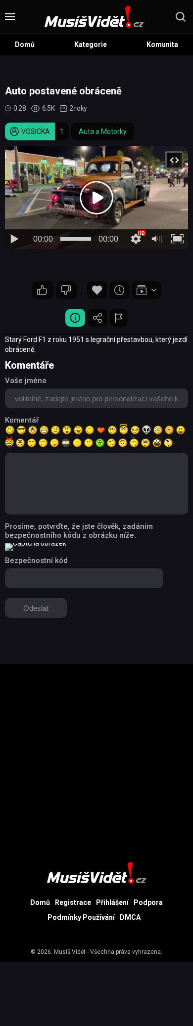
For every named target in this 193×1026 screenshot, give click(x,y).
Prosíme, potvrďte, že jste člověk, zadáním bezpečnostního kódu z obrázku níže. (79, 531)
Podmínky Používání (81, 917)
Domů (25, 44)
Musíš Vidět (70, 951)
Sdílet (97, 318)
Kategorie (90, 44)
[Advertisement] (96, 760)
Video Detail (75, 318)
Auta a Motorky (103, 131)
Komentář (22, 420)
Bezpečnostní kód (36, 560)
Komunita (162, 44)
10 (66, 290)
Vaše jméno (26, 380)
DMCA (130, 917)
